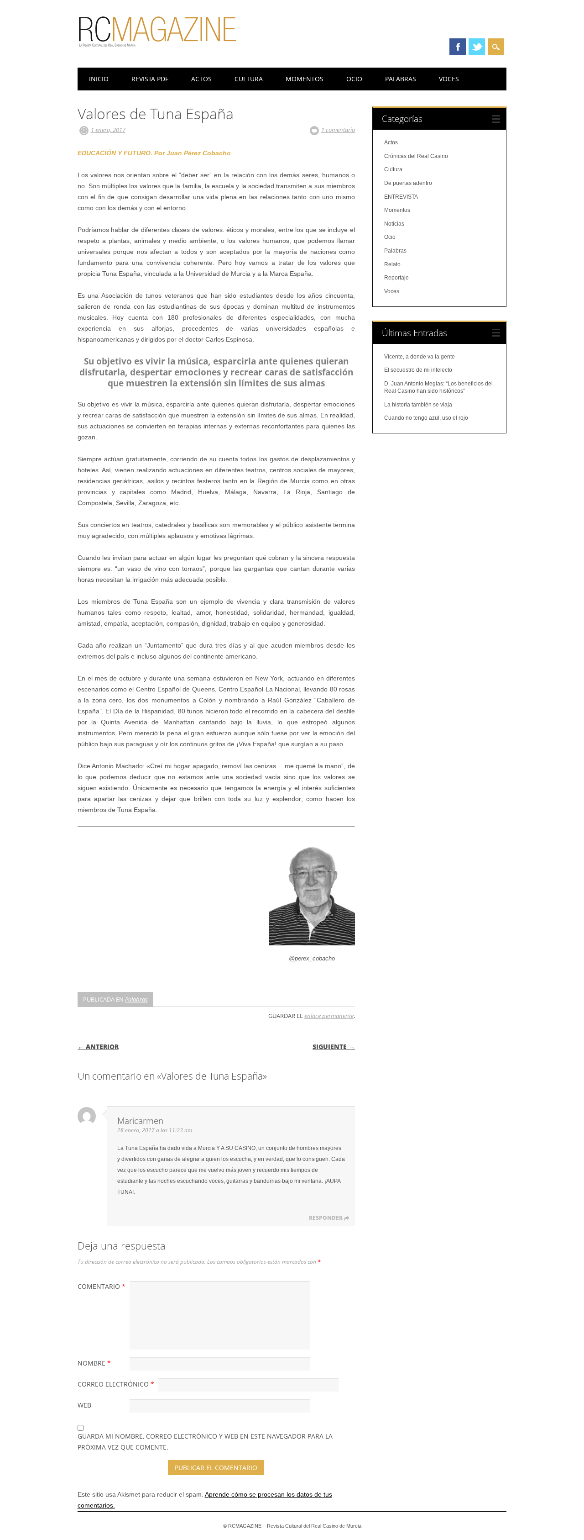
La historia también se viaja (418, 404)
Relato (392, 264)
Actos (201, 78)
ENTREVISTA (401, 197)
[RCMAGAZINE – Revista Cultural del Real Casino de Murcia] (157, 50)
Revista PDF (149, 78)
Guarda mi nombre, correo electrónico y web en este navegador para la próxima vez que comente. (205, 1441)
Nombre (94, 1363)
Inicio (99, 78)
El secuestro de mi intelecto (418, 370)
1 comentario (338, 130)
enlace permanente (329, 1016)
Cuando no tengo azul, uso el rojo (426, 418)
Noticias (394, 224)
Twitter (477, 46)
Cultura (249, 78)
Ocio (354, 78)
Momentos (304, 78)
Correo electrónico (116, 1384)
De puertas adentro (408, 183)
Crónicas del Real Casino (416, 156)
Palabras (400, 78)
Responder (326, 1218)
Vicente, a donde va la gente (419, 356)
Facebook (457, 46)
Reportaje (396, 277)
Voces (449, 78)
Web (84, 1405)
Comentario (101, 1286)
